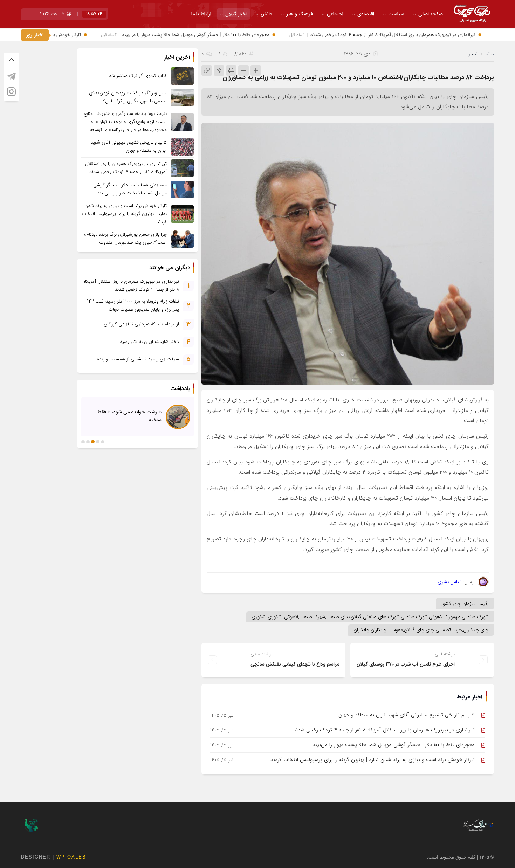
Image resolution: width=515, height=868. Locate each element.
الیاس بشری (449, 582)
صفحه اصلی (430, 14)
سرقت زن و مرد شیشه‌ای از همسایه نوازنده (138, 359)
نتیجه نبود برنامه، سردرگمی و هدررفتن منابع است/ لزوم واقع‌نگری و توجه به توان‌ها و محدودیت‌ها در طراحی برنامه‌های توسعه (125, 121)
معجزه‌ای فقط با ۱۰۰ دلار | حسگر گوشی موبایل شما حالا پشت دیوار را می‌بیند (205, 35)
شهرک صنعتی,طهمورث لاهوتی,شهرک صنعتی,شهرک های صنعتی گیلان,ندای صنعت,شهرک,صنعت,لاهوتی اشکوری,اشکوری (370, 617)
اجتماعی (335, 14)
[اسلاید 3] (93, 441)
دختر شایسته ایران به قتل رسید (149, 341)
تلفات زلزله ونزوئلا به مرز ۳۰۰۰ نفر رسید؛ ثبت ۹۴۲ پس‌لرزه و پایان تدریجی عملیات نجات (132, 305)
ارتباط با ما (201, 14)
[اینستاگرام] (11, 91)
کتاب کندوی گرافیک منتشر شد (138, 76)
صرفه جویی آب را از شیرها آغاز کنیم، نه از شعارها (125, 415)
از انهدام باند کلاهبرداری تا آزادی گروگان (141, 324)
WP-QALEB (71, 857)
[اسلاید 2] (97, 441)
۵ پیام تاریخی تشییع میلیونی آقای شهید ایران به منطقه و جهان (406, 715)
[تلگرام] (11, 76)
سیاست (396, 14)
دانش (266, 14)
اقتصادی (365, 14)
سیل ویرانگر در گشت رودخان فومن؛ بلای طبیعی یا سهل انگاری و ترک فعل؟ (128, 97)
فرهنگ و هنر (299, 14)
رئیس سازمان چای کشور (465, 603)
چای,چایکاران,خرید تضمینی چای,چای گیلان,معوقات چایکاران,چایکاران (421, 630)
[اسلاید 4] (88, 441)
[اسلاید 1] (102, 441)
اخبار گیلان (236, 14)
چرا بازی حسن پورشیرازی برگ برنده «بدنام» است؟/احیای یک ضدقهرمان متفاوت (125, 238)
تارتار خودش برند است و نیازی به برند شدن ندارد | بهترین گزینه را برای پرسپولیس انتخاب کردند (372, 760)
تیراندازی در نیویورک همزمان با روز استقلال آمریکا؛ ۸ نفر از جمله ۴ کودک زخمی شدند (402, 35)
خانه (490, 54)
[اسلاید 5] (83, 441)
